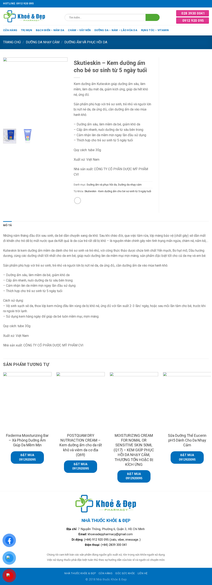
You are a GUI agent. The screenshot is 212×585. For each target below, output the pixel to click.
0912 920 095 (193, 21)
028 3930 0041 (193, 13)
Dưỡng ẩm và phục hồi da (85, 42)
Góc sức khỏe (125, 573)
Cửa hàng (10, 30)
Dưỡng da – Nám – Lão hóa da (115, 30)
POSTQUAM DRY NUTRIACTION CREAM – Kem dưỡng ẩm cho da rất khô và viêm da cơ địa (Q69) (80, 445)
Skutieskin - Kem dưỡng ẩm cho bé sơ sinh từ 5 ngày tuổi (117, 191)
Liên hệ (143, 573)
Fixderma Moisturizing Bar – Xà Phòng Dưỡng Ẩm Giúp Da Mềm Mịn (27, 440)
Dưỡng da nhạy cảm (42, 42)
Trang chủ (12, 42)
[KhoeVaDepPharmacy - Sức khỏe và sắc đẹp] (24, 16)
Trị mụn (26, 30)
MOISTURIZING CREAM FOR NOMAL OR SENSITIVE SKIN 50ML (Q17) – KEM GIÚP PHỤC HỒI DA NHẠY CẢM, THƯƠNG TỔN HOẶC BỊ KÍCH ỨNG (134, 450)
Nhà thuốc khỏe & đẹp (80, 573)
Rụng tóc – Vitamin (155, 30)
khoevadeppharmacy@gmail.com (111, 534)
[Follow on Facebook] (207, 3)
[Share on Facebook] (77, 200)
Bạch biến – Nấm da (50, 30)
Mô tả (7, 225)
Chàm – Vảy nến (79, 30)
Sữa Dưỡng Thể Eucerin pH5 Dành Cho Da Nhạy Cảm (187, 440)
